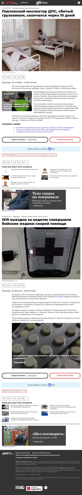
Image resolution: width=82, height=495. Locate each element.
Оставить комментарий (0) (65, 139)
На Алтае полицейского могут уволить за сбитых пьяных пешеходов (44, 128)
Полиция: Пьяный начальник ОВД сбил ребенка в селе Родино (42, 130)
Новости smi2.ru (8, 210)
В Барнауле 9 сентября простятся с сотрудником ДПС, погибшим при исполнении (61, 171)
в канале (59, 297)
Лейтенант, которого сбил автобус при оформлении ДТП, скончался (22, 183)
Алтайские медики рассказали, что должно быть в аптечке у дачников (46, 356)
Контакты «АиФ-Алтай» (23, 453)
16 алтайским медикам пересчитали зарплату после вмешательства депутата (24, 406)
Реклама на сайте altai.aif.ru (41, 453)
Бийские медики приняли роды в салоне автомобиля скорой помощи (62, 412)
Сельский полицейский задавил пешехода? (24, 169)
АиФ (16, 280)
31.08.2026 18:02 (6, 216)
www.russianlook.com (9, 72)
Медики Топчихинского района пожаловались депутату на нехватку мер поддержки (62, 407)
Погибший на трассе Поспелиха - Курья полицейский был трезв (23, 176)
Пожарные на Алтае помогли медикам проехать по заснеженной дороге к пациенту (24, 419)
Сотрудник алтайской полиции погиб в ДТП (34, 132)
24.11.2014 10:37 (6, 8)
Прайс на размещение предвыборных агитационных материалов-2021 (38, 455)
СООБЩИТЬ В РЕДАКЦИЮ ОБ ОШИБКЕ (26, 457)
